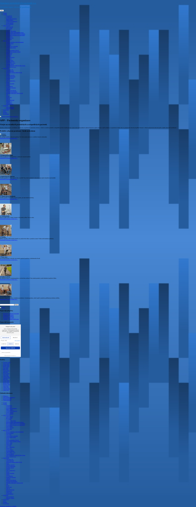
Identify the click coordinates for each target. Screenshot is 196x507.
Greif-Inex (8, 56)
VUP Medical (9, 86)
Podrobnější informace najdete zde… (9, 138)
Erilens (7, 85)
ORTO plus (9, 103)
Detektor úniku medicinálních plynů (15, 32)
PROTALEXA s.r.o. (11, 67)
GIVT (4, 111)
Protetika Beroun (10, 61)
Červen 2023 (6, 380)
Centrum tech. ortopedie (12, 46)
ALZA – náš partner (11, 31)
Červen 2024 (6, 373)
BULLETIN (9, 28)
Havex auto (9, 97)
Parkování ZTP (10, 38)
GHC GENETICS (10, 81)
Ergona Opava (9, 60)
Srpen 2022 (6, 386)
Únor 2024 (5, 375)
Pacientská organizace (11, 18)
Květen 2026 (6, 365)
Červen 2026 (6, 364)
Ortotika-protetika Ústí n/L (12, 50)
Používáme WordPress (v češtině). (8, 506)
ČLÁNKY (8, 29)
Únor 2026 (5, 368)
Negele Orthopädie (10, 76)
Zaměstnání (9, 39)
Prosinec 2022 (6, 384)
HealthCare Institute (11, 87)
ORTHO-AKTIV (10, 75)
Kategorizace (9, 36)
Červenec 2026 (6, 362)
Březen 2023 (6, 383)
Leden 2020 (6, 390)
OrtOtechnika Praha (11, 47)
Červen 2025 (6, 370)
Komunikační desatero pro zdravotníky (15, 35)
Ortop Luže (9, 54)
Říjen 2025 (5, 369)
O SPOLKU (9, 17)
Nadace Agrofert (10, 83)
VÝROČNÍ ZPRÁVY (11, 21)
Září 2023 (5, 379)
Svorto (7, 49)
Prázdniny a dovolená (8, 315)
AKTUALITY (6, 25)
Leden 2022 (6, 387)
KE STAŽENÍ (9, 24)
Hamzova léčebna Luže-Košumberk (15, 42)
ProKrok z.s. (9, 101)
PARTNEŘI (6, 68)
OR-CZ (8, 98)
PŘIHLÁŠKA (9, 20)
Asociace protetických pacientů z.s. (18, 3)
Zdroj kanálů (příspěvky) (9, 397)
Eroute (7, 96)
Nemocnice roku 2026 (8, 317)
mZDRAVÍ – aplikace (8, 316)
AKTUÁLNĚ (9, 27)
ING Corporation (10, 57)
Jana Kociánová (10, 107)
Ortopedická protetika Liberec (13, 52)
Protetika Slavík (10, 64)
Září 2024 (5, 372)
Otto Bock (8, 45)
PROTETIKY (6, 40)
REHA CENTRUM (11, 90)
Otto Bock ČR (9, 69)
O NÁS (5, 14)
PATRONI (5, 105)
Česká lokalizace (7, 400)
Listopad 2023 (6, 377)
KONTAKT (6, 110)
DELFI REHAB (10, 100)
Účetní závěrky (9, 23)
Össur (7, 74)
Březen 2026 (6, 366)
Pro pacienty (6, 114)
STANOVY (9, 16)
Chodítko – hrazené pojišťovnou (11, 319)
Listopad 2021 (6, 388)
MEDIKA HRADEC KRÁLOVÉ (14, 93)
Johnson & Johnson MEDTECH (14, 72)
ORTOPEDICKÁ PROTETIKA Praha (15, 65)
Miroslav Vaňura (10, 108)
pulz (7, 94)
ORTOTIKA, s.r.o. (10, 63)
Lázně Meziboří (10, 71)
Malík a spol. (9, 53)
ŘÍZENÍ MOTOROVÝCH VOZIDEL (15, 34)
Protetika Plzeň (9, 43)
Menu (2, 10)
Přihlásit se (5, 396)
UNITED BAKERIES (11, 92)
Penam (7, 82)
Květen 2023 (6, 382)
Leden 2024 (6, 376)
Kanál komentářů (7, 399)
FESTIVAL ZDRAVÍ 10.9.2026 (11, 313)
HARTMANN (9, 104)
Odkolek (8, 89)
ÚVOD (5, 13)
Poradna (5, 112)
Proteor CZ (9, 58)
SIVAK (8, 79)
